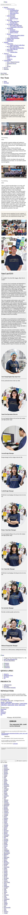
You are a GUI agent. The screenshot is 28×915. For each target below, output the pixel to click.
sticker (16, 705)
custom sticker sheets (6, 703)
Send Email (3, 709)
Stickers (9, 34)
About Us (6, 53)
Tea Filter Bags (13, 22)
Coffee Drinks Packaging (13, 38)
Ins (1, 714)
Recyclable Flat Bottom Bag (17, 48)
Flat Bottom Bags (14, 10)
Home (5, 81)
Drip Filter (9, 20)
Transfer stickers (14, 36)
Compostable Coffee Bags (16, 27)
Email (2, 710)
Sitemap (3, 702)
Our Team (9, 55)
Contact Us (9, 59)
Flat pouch (12, 17)
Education (6, 69)
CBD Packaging (11, 15)
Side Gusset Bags (14, 13)
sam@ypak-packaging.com (10, 659)
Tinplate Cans (10, 39)
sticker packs (22, 705)
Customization (7, 60)
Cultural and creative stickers (17, 35)
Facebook (3, 713)
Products (6, 7)
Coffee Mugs (10, 41)
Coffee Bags (10, 43)
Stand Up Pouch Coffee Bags (17, 45)
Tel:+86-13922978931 (9, 660)
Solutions (6, 42)
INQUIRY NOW (5, 699)
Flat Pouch (12, 14)
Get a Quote (4, 73)
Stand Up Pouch (14, 11)
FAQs (8, 57)
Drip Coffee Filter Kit (12, 49)
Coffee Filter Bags (14, 21)
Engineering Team (11, 56)
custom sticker (10, 705)
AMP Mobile (9, 702)
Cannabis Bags (13, 52)
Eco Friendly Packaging (13, 24)
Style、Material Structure (13, 62)
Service (8, 66)
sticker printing (15, 703)
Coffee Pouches (11, 8)
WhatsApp (3, 712)
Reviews (6, 67)
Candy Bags (10, 50)
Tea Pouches (10, 28)
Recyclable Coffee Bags (16, 25)
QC (8, 65)
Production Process (11, 63)
